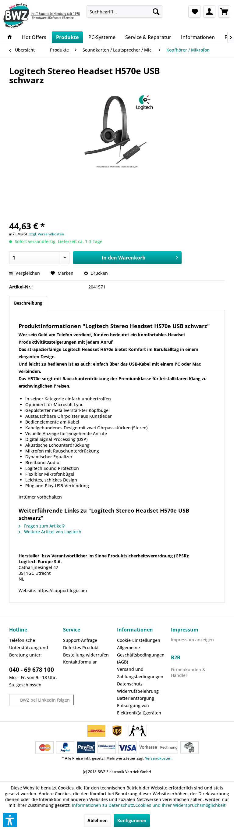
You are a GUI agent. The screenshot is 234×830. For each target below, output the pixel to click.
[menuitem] (125, 11)
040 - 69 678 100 (31, 670)
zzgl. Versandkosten (46, 234)
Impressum (184, 629)
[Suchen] (156, 11)
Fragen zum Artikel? (44, 526)
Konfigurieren (131, 820)
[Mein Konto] (209, 11)
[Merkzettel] (194, 11)
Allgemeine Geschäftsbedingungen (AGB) (141, 655)
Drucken (98, 273)
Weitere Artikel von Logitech (52, 532)
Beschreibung (28, 303)
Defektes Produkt (81, 647)
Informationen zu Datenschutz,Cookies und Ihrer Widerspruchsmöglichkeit (148, 805)
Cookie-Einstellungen (138, 640)
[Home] (9, 37)
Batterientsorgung (135, 698)
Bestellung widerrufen (86, 655)
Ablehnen (97, 820)
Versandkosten (158, 758)
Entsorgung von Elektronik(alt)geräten (139, 709)
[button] (10, 820)
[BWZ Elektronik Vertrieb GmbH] (42, 15)
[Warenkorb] (224, 11)
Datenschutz (130, 684)
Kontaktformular (80, 662)
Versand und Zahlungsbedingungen (140, 672)
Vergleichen (27, 273)
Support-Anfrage (80, 640)
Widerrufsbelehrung (138, 691)
